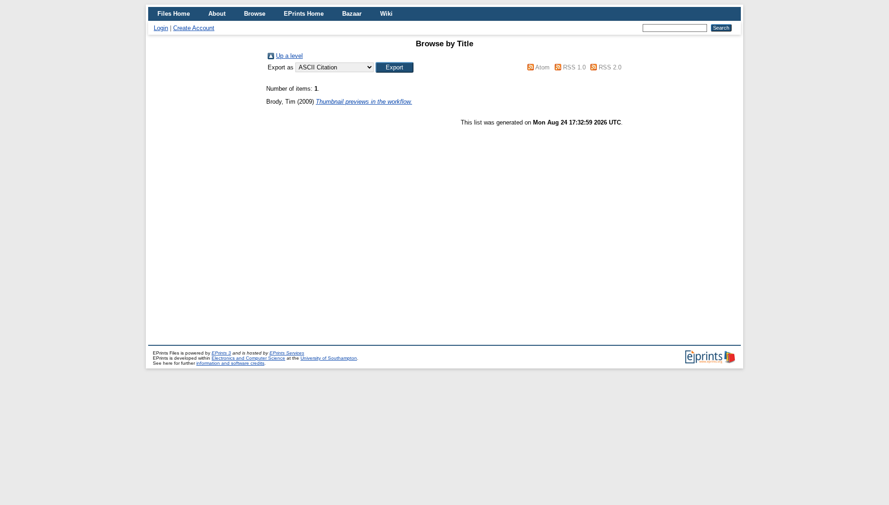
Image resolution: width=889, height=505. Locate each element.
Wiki (386, 13)
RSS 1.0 (574, 67)
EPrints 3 (221, 352)
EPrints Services (286, 352)
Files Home (173, 13)
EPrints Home (304, 13)
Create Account (193, 28)
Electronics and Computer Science (248, 358)
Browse (254, 13)
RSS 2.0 (610, 67)
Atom (542, 67)
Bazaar (352, 13)
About (216, 13)
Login (161, 28)
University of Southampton (329, 358)
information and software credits (230, 363)
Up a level (289, 55)
